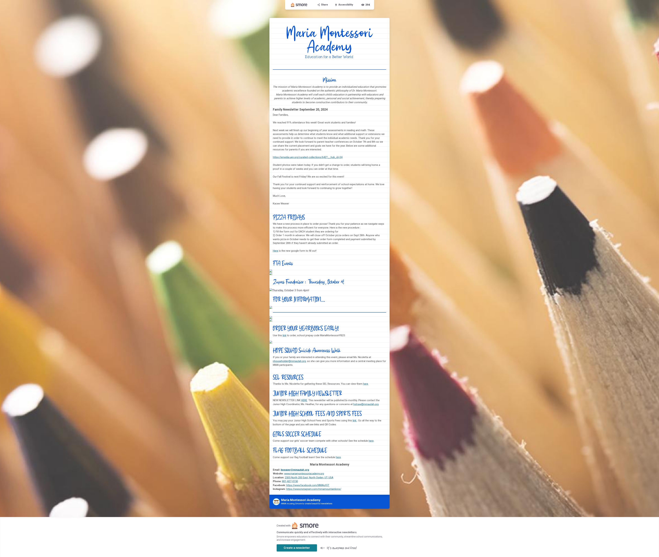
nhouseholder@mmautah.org (289, 361)
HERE (304, 400)
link (284, 335)
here (365, 383)
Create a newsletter (297, 547)
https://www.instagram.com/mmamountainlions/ (313, 489)
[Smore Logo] (299, 5)
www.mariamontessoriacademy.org (304, 473)
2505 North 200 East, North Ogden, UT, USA (309, 477)
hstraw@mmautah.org (366, 404)
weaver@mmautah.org (295, 469)
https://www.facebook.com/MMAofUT (307, 485)
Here (275, 250)
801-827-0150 (290, 481)
